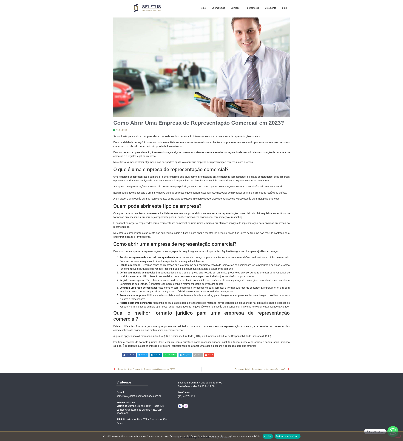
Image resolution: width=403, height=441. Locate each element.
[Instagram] (185, 406)
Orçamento (270, 8)
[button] (129, 355)
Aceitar (267, 436)
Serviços (235, 8)
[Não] (398, 436)
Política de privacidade (287, 436)
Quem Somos (218, 8)
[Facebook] (180, 406)
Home (203, 8)
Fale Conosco (252, 8)
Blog (284, 8)
